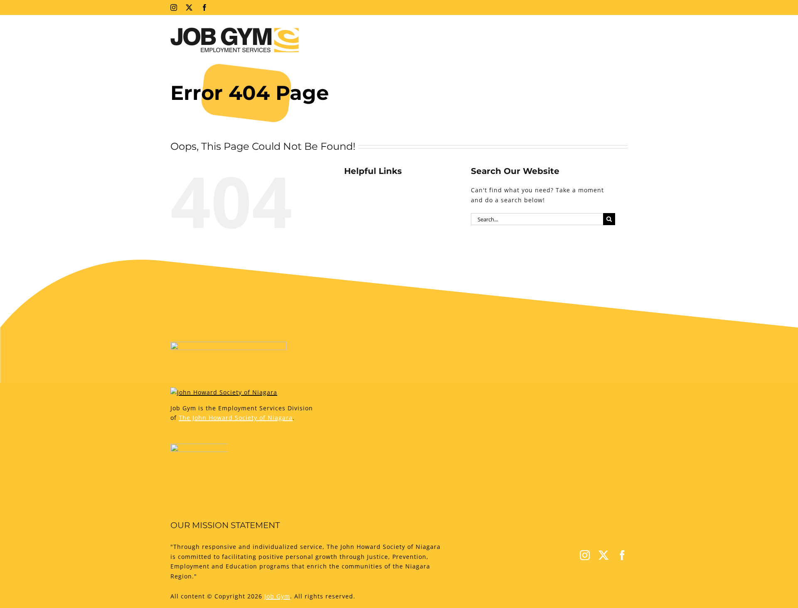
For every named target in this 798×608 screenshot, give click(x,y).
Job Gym (277, 596)
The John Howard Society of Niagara (236, 418)
